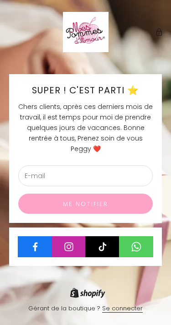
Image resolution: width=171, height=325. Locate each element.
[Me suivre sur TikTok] (102, 247)
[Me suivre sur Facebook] (35, 247)
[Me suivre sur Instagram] (68, 247)
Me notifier (85, 204)
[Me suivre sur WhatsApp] (136, 247)
